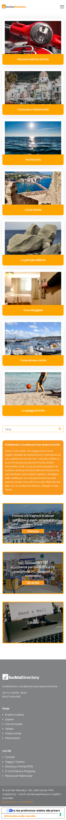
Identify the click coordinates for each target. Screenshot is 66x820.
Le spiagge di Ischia (33, 410)
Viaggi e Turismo (15, 761)
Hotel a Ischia (13, 733)
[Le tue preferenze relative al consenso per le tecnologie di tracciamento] (60, 814)
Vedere (9, 728)
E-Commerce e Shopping (20, 771)
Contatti (10, 757)
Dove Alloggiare (33, 310)
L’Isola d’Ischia (33, 209)
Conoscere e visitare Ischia (33, 109)
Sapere (9, 719)
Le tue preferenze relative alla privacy (36, 810)
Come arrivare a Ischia (33, 360)
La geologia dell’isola (33, 260)
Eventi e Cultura (14, 714)
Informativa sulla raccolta (19, 816)
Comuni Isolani (13, 724)
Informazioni (12, 738)
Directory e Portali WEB (19, 766)
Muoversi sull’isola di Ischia (33, 59)
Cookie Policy (26, 802)
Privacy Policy (9, 802)
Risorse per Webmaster (19, 775)
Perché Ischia (33, 159)
